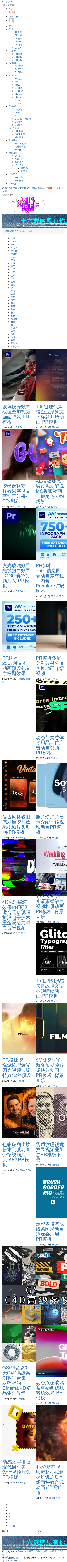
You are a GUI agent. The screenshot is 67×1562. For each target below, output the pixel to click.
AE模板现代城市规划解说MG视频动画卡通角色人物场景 (50, 490)
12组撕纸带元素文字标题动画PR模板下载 (50, 1310)
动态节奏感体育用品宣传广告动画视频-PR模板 (50, 745)
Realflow (19, 90)
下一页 (12, 1525)
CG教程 (18, 121)
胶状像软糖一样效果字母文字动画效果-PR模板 (16, 493)
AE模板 (18, 35)
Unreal (18, 103)
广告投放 (52, 1551)
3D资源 (12, 75)
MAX (17, 81)
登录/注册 (13, 16)
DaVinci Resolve (23, 118)
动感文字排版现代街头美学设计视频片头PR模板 (16, 1469)
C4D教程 (19, 66)
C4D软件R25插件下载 (13, 188)
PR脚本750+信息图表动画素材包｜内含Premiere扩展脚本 (50, 578)
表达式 (18, 47)
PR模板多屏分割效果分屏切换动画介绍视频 (50, 665)
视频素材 (19, 158)
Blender (18, 93)
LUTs (17, 155)
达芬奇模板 (20, 146)
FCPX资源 (14, 127)
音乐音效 (19, 161)
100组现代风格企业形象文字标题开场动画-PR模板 (50, 414)
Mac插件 (19, 137)
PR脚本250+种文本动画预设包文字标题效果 (16, 665)
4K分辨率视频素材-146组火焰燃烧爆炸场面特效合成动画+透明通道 (50, 1479)
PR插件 (18, 53)
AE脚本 (18, 41)
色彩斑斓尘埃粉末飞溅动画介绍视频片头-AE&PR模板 (16, 1154)
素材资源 (13, 152)
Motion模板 (20, 143)
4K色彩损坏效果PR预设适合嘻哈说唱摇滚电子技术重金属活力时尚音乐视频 (16, 915)
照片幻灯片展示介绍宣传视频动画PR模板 (50, 824)
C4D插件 (19, 72)
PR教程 (18, 56)
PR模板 (18, 59)
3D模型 (18, 78)
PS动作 (24, 171)
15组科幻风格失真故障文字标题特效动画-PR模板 (50, 988)
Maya (17, 84)
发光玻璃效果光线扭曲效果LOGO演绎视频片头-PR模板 (16, 575)
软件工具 (13, 174)
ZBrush (18, 97)
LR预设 (24, 168)
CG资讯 (18, 109)
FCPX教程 (20, 134)
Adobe (18, 112)
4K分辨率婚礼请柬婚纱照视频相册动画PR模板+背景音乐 (50, 906)
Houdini (18, 87)
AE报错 (18, 44)
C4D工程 (19, 69)
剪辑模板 (13, 140)
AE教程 (18, 32)
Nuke (17, 115)
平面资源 (19, 164)
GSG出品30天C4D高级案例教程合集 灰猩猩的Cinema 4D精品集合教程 (16, 1380)
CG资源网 (7, 1)
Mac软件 (19, 180)
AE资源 (12, 29)
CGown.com (22, 1551)
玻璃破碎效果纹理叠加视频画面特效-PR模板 (16, 414)
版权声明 (42, 1551)
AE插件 (18, 38)
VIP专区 (12, 183)
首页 (11, 8)
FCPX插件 (20, 130)
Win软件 (19, 177)
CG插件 (18, 124)
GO (39, 1530)
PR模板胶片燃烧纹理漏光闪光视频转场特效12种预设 (16, 1067)
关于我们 (33, 1551)
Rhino (18, 100)
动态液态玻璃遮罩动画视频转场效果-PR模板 (50, 1390)
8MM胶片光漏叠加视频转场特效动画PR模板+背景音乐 (50, 1069)
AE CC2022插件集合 (34, 188)
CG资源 (12, 106)
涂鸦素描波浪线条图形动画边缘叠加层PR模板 (50, 1231)
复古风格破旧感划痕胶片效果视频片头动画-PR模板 (16, 824)
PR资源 (12, 50)
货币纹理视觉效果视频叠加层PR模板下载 (50, 1152)
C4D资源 (13, 63)
